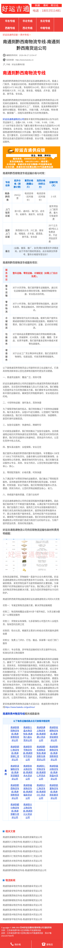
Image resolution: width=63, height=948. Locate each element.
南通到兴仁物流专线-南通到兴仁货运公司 (41, 791)
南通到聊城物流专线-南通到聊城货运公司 (22, 900)
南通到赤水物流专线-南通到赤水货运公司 (27, 772)
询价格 (17, 944)
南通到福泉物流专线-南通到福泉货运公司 (27, 791)
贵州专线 (24, 35)
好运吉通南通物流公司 (13, 119)
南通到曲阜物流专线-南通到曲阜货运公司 (22, 886)
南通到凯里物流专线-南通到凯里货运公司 (54, 791)
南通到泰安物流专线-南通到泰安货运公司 (22, 891)
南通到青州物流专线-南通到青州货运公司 (22, 914)
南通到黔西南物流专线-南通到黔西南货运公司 (24, 870)
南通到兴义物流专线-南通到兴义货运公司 (27, 811)
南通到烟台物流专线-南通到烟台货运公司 (22, 905)
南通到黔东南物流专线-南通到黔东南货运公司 (41, 753)
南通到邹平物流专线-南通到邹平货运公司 (22, 919)
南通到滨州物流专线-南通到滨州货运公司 (22, 910)
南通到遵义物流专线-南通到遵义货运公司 (41, 733)
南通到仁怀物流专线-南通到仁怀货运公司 (41, 772)
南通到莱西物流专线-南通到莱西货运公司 (22, 895)
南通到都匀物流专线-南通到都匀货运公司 (15, 811)
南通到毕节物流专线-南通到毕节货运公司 (27, 753)
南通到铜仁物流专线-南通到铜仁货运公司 (15, 753)
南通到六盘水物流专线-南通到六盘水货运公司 (27, 733)
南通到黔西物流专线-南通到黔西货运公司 (15, 791)
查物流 (49, 944)
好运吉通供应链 (10, 35)
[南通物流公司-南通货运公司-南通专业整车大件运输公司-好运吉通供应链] (15, 9)
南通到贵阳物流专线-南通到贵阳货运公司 (15, 733)
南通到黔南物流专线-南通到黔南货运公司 (54, 753)
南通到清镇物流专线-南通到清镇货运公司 (15, 772)
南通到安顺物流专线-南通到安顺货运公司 (54, 733)
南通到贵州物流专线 (14, 713)
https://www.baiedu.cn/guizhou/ (20, 707)
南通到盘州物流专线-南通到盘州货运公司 (54, 772)
